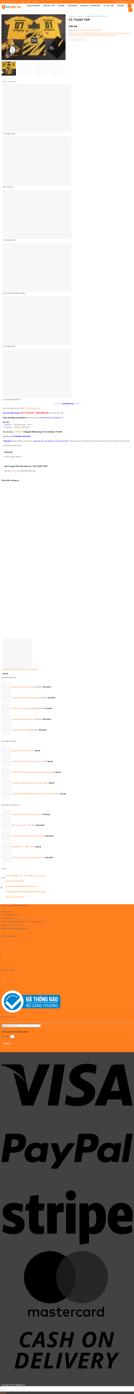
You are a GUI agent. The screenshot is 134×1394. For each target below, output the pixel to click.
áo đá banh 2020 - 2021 (78, 33)
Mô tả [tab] (5, 81)
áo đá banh (48, 441)
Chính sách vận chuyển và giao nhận (15, 956)
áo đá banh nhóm (73, 35)
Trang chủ (71, 16)
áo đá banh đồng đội (103, 33)
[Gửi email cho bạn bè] (77, 39)
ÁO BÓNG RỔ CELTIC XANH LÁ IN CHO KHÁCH (19, 669)
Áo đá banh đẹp (91, 33)
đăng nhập (15, 471)
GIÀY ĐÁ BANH (72, 5)
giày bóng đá (38, 441)
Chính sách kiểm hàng (9, 963)
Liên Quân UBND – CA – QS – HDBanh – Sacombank (25, 876)
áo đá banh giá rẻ (114, 33)
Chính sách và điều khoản (9, 2)
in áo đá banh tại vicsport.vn (87, 35)
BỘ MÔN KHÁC (95, 5)
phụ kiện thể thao (61, 441)
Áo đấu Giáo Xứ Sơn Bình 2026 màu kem (21, 886)
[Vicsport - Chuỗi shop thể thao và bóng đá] (11, 7)
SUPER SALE (85, 5)
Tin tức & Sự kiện (7, 980)
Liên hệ (35, 2)
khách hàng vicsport (103, 35)
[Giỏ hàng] (129, 6)
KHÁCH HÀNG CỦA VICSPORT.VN (96, 16)
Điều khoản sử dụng (8, 942)
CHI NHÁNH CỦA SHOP (21, 436)
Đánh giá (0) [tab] (12, 81)
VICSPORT (120, 5)
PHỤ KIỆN (61, 5)
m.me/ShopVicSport (32, 408)
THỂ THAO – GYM (49, 5)
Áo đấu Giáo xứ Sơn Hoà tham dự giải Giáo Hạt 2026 (26, 892)
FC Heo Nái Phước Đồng (15, 881)
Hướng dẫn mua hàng (9, 946)
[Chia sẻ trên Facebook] (70, 39)
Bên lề (29, 2)
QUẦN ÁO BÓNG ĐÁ (33, 5)
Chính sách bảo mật (9, 949)
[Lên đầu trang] (2, 1388)
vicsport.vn (113, 35)
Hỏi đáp (22, 2)
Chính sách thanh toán (9, 952)
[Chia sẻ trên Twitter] (73, 39)
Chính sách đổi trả (8, 959)
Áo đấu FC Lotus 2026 (14, 897)
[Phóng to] (4, 58)
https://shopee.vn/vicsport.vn (51, 418)
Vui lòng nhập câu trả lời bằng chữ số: (14, 1032)
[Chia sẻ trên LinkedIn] (84, 39)
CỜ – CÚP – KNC (108, 5)
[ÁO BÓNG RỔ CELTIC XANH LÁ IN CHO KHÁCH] (17, 653)
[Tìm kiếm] (130, 10)
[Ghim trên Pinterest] (80, 39)
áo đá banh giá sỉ (125, 33)
